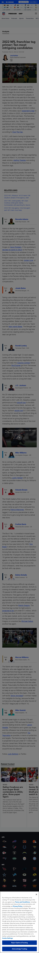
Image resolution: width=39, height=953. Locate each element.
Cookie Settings (7, 938)
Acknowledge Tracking (19, 949)
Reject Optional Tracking (19, 942)
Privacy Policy (17, 906)
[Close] (36, 894)
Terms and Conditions (22, 902)
